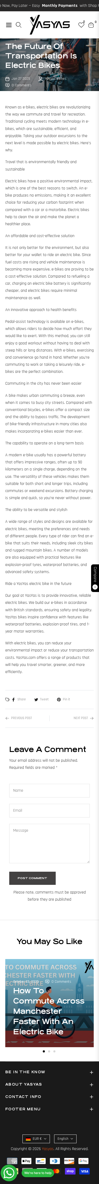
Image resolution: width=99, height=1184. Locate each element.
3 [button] (54, 1051)
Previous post (21, 718)
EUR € (37, 1138)
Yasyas (48, 1149)
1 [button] (44, 1051)
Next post (81, 718)
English (63, 1138)
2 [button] (49, 1051)
